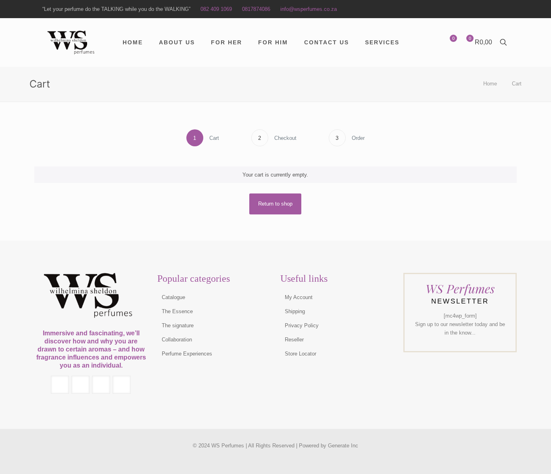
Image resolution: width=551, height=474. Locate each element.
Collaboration (177, 340)
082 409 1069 (216, 9)
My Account (299, 297)
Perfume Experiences (187, 354)
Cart (517, 84)
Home (490, 84)
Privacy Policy (302, 325)
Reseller (294, 340)
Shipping (295, 311)
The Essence (177, 311)
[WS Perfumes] (72, 42)
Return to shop (275, 204)
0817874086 (256, 9)
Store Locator (300, 354)
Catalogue (173, 297)
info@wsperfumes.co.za (308, 9)
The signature (178, 325)
